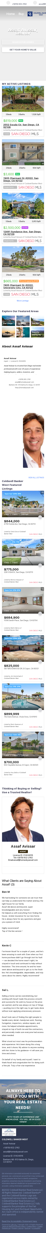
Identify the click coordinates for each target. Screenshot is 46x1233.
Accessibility (36, 1228)
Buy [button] (21, 14)
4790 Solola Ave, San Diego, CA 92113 (20, 524)
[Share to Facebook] (2, 937)
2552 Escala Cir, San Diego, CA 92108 (21, 126)
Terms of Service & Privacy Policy (14, 1226)
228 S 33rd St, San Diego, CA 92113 (18, 572)
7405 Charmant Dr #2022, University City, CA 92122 (18, 286)
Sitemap (27, 1228)
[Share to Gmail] (7, 937)
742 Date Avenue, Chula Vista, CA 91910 (20, 717)
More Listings (23, 301)
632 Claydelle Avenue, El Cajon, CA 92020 (21, 765)
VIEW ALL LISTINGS (36, 478)
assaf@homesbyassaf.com (24, 382)
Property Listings (17, 1228)
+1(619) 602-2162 (24, 379)
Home (10, 14)
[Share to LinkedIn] (4, 937)
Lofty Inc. (14, 1225)
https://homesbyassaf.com (24, 388)
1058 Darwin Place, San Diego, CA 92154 (21, 620)
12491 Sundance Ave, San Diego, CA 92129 (22, 233)
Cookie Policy (31, 1226)
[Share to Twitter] (6, 937)
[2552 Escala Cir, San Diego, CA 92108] (23, 99)
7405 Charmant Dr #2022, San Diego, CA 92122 (20, 179)
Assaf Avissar (10, 358)
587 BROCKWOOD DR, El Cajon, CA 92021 (21, 669)
